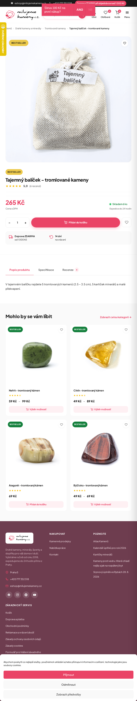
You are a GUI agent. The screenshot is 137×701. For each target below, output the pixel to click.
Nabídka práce (57, 547)
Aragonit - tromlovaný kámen (26, 485)
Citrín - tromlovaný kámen (88, 390)
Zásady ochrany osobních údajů (23, 639)
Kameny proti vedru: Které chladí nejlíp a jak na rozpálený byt (111, 563)
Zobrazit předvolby (68, 694)
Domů (9, 28)
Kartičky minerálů (102, 554)
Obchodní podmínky (17, 625)
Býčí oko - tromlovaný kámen (90, 485)
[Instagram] (17, 594)
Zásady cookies (14, 645)
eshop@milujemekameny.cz (30, 3)
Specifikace (46, 269)
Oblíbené (105, 14)
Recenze (69, 269)
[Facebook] (9, 594)
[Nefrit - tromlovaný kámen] (36, 355)
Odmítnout (68, 684)
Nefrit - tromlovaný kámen (24, 390)
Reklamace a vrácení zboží (20, 632)
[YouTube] (34, 594)
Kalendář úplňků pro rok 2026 (109, 547)
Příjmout (68, 674)
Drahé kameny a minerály (28, 28)
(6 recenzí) (35, 186)
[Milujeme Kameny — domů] (23, 14)
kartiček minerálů (105, 284)
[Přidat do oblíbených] (124, 43)
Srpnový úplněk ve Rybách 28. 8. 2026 (111, 574)
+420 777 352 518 (62, 3)
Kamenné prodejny (60, 541)
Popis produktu (19, 269)
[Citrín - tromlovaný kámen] (100, 355)
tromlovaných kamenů (58, 284)
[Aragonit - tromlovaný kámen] (36, 449)
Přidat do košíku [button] (38, 504)
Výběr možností (38, 409)
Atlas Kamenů (100, 541)
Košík (117, 14)
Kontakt (53, 554)
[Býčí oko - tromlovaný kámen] (100, 449)
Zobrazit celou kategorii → (115, 317)
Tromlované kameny (55, 28)
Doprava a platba (15, 619)
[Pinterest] (26, 594)
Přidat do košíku (78, 222)
